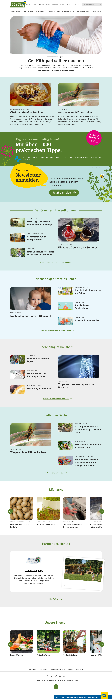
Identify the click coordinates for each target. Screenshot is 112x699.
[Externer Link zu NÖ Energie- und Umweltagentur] (82, 695)
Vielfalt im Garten (56, 415)
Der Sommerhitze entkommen (56, 211)
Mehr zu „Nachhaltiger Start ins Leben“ (56, 331)
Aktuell (28, 4)
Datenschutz (43, 670)
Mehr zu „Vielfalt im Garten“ (56, 473)
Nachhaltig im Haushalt (56, 347)
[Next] (101, 511)
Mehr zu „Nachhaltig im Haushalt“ (56, 399)
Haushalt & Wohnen (54, 11)
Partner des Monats (56, 544)
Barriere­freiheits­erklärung (57, 670)
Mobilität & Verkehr (68, 11)
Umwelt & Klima (96, 11)
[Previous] (10, 511)
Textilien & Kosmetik (83, 11)
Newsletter (79, 670)
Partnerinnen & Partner (44, 4)
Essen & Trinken (15, 11)
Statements (55, 4)
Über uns (34, 4)
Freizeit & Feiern (28, 11)
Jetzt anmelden (62, 193)
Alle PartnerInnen (56, 599)
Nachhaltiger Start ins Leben (56, 279)
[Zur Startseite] (17, 4)
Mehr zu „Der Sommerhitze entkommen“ (56, 262)
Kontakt (62, 4)
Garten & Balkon (40, 11)
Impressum (32, 670)
